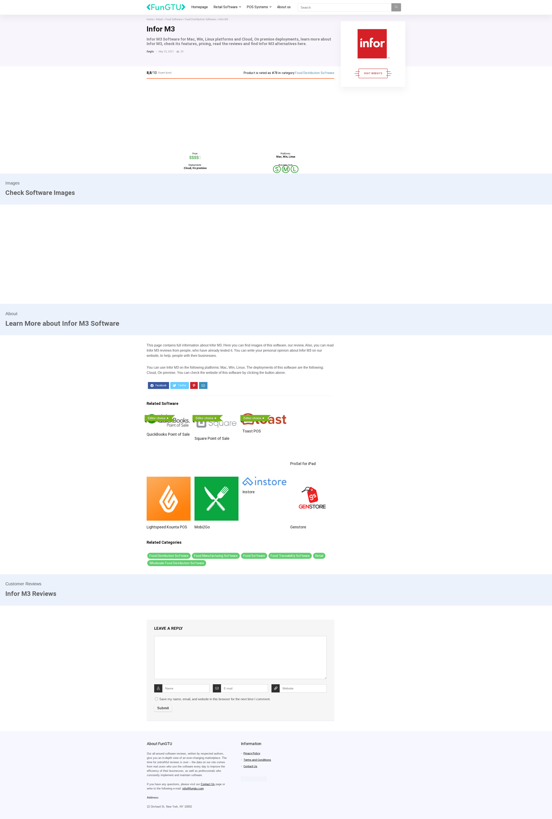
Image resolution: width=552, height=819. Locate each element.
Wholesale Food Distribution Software (176, 563)
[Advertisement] (240, 114)
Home (150, 19)
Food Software (173, 19)
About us (284, 7)
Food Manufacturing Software (216, 556)
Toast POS (251, 431)
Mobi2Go (202, 527)
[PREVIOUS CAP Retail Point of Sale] (4, 808)
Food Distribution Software (200, 19)
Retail (159, 19)
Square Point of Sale (211, 438)
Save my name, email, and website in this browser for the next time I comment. (214, 699)
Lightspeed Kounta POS (167, 527)
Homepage (199, 7)
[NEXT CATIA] (547, 808)
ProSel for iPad (303, 464)
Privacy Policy (251, 753)
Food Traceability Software (290, 556)
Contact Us (208, 784)
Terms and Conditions (257, 759)
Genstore (298, 527)
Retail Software (225, 7)
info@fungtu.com (193, 788)
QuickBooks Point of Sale (168, 434)
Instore (248, 492)
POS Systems (257, 7)
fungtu (150, 51)
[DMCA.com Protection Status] (254, 778)
